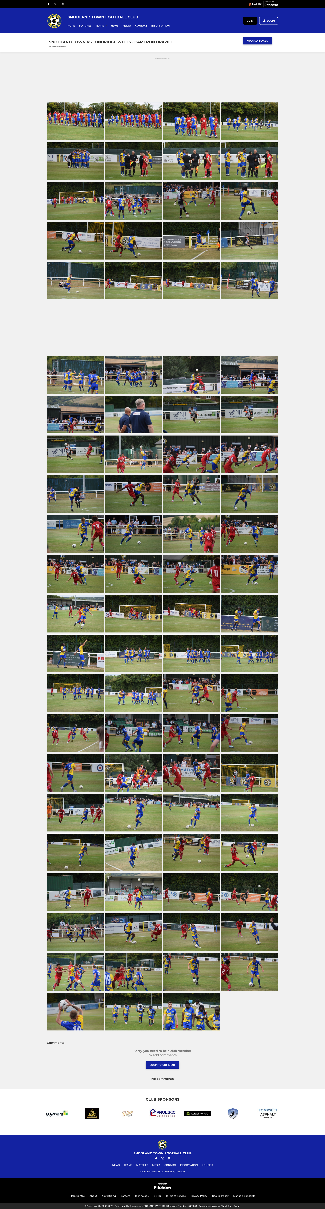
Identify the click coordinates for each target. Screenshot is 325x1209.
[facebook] (48, 4)
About (93, 1196)
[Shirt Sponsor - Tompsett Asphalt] (268, 1114)
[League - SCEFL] (232, 1114)
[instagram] (62, 4)
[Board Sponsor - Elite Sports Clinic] (92, 1114)
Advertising (109, 1196)
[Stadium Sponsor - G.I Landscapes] (56, 1114)
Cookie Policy (220, 1196)
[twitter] (55, 4)
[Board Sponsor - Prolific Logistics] (162, 1114)
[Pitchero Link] (271, 6)
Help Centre (77, 1196)
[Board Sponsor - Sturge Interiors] (197, 1114)
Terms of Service (176, 1196)
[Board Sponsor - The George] (127, 1114)
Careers (125, 1196)
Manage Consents (244, 1196)
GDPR (157, 1196)
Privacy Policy (199, 1196)
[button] (71, 25)
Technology (142, 1196)
